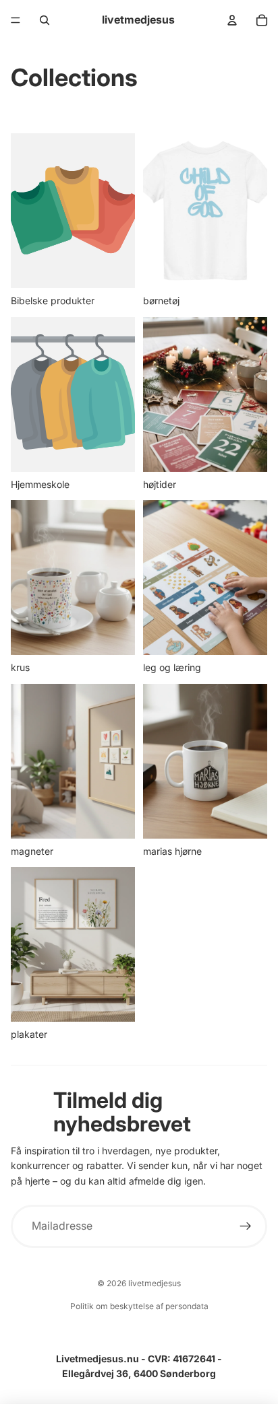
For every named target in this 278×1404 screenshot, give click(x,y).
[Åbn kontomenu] (232, 20)
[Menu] (15, 20)
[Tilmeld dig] (246, 1226)
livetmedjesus (154, 1283)
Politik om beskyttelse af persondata (139, 1306)
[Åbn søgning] (44, 20)
